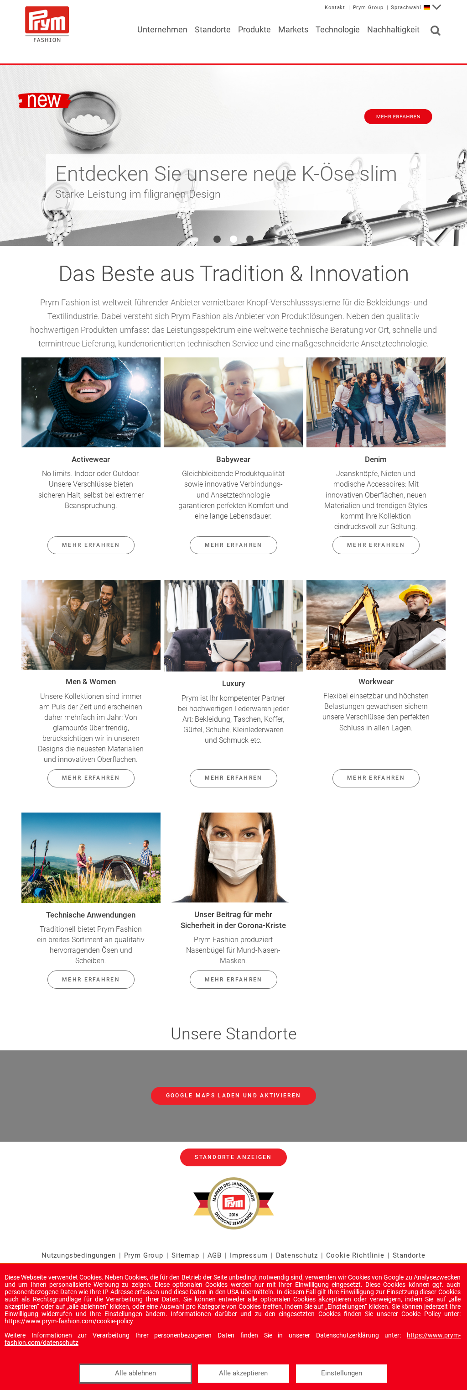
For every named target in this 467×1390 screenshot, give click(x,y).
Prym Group (368, 7)
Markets (293, 29)
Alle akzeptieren (243, 1373)
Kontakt (335, 7)
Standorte (213, 29)
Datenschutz (297, 1255)
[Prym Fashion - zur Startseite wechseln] (47, 24)
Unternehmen (162, 29)
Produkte (254, 29)
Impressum (248, 1255)
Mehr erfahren (91, 545)
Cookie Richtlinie (355, 1255)
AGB (215, 1255)
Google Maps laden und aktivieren (233, 1095)
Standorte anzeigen (233, 1157)
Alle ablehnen (135, 1373)
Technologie (338, 29)
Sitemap (185, 1255)
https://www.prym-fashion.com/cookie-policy (69, 1321)
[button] (217, 239)
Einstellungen (341, 1373)
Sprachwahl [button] (406, 7)
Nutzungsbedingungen (79, 1255)
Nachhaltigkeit (393, 29)
